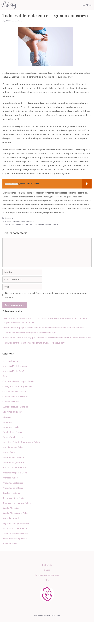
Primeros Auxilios (10, 477)
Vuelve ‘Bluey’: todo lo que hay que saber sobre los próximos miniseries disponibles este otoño (46, 337)
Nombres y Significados (13, 462)
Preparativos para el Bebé (14, 472)
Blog (47, 580)
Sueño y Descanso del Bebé (15, 533)
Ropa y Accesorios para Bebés (16, 503)
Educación (7, 416)
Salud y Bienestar (10, 508)
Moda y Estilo (8, 452)
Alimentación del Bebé (13, 371)
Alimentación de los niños (14, 366)
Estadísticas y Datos (12, 432)
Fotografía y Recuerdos (13, 437)
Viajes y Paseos (9, 543)
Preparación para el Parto (14, 467)
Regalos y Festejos (11, 492)
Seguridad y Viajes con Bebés (16, 523)
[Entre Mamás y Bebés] (9, 5)
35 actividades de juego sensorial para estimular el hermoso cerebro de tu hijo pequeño (43, 327)
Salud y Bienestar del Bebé (15, 513)
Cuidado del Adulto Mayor (15, 396)
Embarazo (9, 218)
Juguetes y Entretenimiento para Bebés (21, 442)
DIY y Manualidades (12, 411)
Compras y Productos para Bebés (18, 381)
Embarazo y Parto (10, 427)
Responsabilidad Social (13, 498)
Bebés (5, 376)
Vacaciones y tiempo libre (14, 538)
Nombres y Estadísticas (13, 457)
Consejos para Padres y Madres (17, 386)
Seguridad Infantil (11, 518)
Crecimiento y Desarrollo (14, 391)
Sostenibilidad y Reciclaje (14, 528)
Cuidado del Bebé (10, 401)
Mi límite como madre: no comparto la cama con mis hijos (29, 332)
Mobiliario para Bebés (13, 447)
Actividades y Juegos (12, 361)
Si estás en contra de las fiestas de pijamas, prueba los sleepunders (33, 342)
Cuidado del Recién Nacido (15, 406)
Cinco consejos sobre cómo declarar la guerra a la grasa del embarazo (31, 224)
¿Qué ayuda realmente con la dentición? (20, 221)
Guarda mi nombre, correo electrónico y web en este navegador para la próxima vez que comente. (46, 295)
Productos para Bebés (12, 487)
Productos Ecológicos (12, 482)
